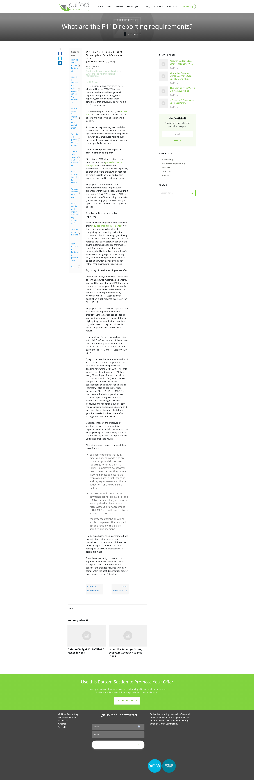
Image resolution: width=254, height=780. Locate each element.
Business (166, 167)
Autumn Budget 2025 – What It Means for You (86, 642)
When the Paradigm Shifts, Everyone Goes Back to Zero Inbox (128, 642)
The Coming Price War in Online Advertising (182, 89)
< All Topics (92, 82)
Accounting (167, 159)
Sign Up (177, 140)
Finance (165, 175)
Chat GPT (166, 171)
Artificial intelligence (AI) (173, 163)
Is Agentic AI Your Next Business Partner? (182, 101)
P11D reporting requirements (106, 225)
